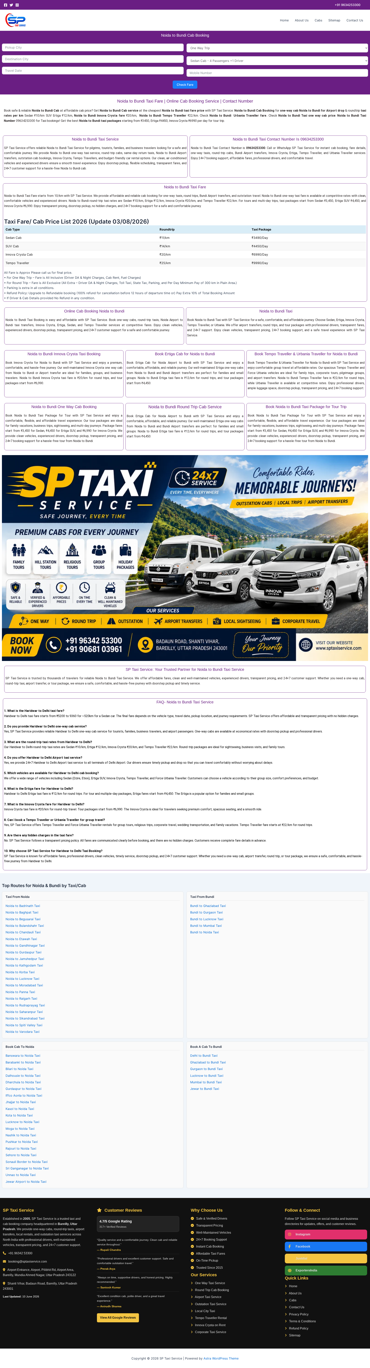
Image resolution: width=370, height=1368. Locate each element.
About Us (302, 20)
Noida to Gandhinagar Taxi (25, 945)
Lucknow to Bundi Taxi (206, 1076)
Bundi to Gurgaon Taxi (206, 912)
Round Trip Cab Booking (211, 1290)
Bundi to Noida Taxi (204, 932)
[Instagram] (17, 5)
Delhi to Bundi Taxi (204, 1055)
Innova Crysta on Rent (209, 1325)
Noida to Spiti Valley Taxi (24, 1025)
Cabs (318, 20)
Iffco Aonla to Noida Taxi (24, 1095)
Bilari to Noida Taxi (19, 1069)
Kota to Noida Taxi (19, 1115)
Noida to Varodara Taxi (23, 1032)
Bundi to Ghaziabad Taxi (208, 906)
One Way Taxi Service (209, 1283)
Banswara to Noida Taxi (23, 1055)
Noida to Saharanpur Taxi (24, 1012)
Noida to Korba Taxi (20, 972)
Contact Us (354, 20)
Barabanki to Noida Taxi (23, 1062)
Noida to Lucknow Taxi (22, 979)
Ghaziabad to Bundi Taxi (208, 1062)
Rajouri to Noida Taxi (21, 1148)
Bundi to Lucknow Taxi (206, 919)
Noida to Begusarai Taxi (23, 919)
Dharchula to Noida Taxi (23, 1082)
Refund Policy (298, 1328)
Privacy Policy (298, 1314)
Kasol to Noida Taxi (20, 1109)
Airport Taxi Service (207, 1297)
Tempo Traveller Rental (210, 1318)
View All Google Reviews (118, 1317)
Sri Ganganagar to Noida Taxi (27, 1168)
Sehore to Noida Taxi (21, 1155)
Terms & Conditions (302, 1321)
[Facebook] (5, 5)
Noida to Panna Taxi (20, 992)
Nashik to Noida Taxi (21, 1135)
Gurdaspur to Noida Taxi (23, 1089)
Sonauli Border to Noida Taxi (27, 1162)
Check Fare (185, 85)
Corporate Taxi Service (210, 1332)
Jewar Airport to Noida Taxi (26, 1182)
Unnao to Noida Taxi (21, 1175)
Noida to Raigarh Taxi (21, 998)
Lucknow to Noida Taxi (22, 1122)
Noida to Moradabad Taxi (24, 985)
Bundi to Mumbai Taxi (206, 926)
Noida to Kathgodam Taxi (24, 965)
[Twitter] (11, 5)
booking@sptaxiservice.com (27, 1261)
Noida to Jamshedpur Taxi (25, 959)
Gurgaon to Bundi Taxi (206, 1069)
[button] (347, 4)
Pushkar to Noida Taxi (22, 1142)
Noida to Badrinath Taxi (23, 906)
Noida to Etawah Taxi (21, 939)
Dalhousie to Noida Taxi (23, 1076)
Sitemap (334, 20)
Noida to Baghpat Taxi (22, 912)
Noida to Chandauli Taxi (23, 932)
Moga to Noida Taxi (20, 1129)
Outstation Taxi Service (210, 1304)
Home (284, 20)
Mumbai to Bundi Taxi (206, 1082)
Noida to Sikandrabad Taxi (25, 1018)
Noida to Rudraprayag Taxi (25, 1005)
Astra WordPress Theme (221, 1358)
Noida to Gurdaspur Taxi (23, 952)
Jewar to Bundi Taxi (204, 1089)
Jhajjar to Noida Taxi (21, 1102)
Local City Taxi (204, 1311)
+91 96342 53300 (20, 1253)
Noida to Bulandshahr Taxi (25, 926)
